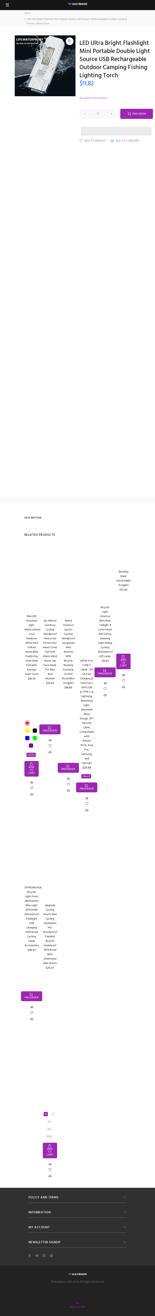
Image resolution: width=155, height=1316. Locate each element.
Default (86, 776)
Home (27, 13)
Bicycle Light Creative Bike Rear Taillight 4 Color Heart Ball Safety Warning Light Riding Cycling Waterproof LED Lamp (105, 632)
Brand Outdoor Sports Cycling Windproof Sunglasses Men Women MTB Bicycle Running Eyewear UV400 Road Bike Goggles (68, 651)
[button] (116, 127)
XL (49, 1122)
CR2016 (31, 755)
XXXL (49, 1137)
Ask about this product (93, 98)
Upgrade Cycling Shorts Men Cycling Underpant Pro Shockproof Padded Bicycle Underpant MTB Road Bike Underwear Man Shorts (50, 934)
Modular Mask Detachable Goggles (123, 579)
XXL (49, 1129)
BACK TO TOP (77, 1307)
